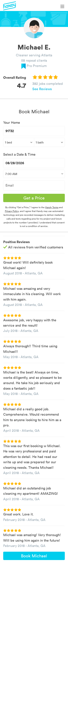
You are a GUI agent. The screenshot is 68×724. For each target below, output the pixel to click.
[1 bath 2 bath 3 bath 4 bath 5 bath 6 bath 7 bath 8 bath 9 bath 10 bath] (49, 142)
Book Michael (34, 555)
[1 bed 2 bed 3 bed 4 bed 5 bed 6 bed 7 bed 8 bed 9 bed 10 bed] (18, 142)
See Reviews (42, 89)
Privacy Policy (12, 211)
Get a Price (34, 197)
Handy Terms (51, 207)
